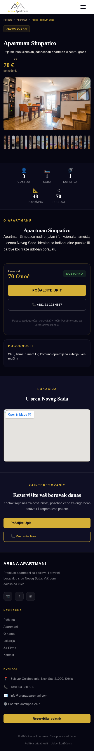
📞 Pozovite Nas (23, 536)
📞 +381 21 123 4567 (47, 304)
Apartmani (22, 19)
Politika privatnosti (36, 743)
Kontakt (8, 654)
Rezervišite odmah (47, 718)
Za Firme (9, 647)
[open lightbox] (47, 103)
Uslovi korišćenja (61, 743)
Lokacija (9, 640)
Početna (7, 19)
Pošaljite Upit (47, 290)
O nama (9, 633)
